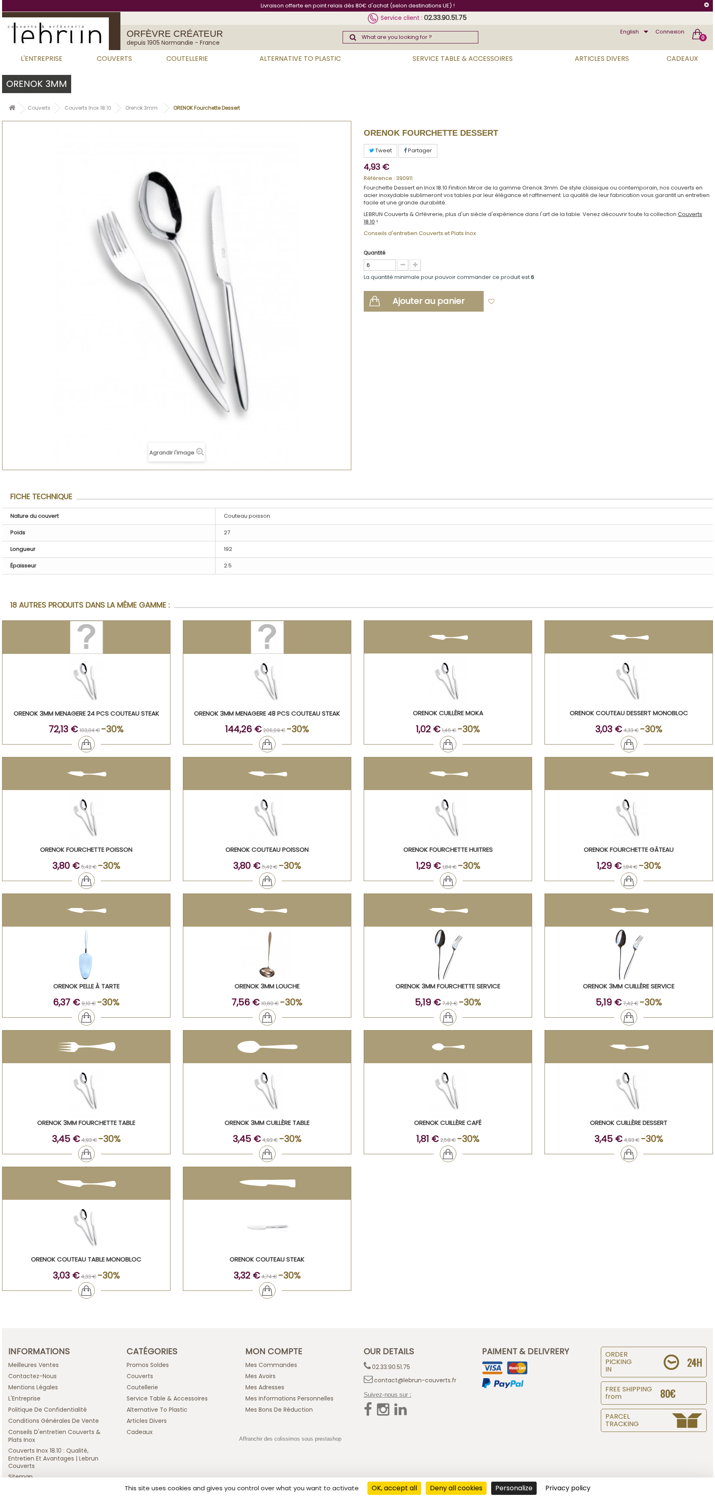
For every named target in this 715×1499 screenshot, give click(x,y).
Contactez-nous (32, 1376)
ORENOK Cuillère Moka (448, 713)
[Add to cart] (86, 744)
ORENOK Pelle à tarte (86, 986)
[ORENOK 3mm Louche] (267, 955)
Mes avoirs (260, 1376)
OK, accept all (394, 1488)
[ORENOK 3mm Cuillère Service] (629, 955)
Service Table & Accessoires (463, 58)
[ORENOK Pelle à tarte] (86, 955)
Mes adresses (264, 1387)
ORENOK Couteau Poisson (267, 849)
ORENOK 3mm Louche (267, 986)
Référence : (379, 178)
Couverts (114, 58)
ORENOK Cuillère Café (448, 1122)
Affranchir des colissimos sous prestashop (290, 1439)
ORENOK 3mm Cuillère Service (628, 986)
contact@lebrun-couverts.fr (415, 1380)
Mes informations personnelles (289, 1398)
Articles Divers (602, 58)
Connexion (669, 32)
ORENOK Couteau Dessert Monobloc (629, 713)
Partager (419, 150)
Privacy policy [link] (567, 1488)
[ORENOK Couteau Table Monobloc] (86, 1228)
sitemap (20, 1477)
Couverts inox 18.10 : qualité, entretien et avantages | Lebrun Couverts (53, 1458)
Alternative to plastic (300, 58)
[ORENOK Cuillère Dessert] (629, 1091)
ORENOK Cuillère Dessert (628, 1122)
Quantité (374, 252)
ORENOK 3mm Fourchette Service (448, 986)
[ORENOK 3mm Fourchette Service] (448, 955)
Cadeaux (682, 58)
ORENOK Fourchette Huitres (448, 849)
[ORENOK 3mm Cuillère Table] (267, 1091)
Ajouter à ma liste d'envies (536, 302)
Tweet (383, 150)
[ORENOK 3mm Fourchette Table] (86, 1091)
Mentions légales (33, 1387)
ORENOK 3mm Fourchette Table (86, 1122)
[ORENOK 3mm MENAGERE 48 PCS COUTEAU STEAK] (267, 682)
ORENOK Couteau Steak (267, 1259)
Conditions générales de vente (53, 1421)
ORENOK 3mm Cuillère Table (267, 1122)
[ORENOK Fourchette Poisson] (86, 818)
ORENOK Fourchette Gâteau (629, 849)
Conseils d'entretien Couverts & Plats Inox (54, 1436)
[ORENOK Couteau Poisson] (267, 818)
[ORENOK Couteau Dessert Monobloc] (629, 681)
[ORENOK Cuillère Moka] (448, 681)
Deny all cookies (456, 1488)
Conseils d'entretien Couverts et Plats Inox (420, 233)
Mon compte (273, 1351)
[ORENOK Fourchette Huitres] (448, 818)
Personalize (514, 1488)
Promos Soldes (148, 1365)
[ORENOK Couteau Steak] (267, 1228)
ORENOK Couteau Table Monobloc (86, 1259)
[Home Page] (12, 109)
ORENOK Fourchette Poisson (86, 849)
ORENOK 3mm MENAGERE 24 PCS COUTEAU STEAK (86, 713)
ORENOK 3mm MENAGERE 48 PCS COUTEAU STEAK (267, 713)
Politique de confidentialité (47, 1409)
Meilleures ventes (33, 1365)
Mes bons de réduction (279, 1409)
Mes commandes (271, 1365)
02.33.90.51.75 (445, 17)
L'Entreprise (41, 58)
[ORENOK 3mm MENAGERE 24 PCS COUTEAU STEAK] (86, 682)
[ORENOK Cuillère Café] (448, 1091)
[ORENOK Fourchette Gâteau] (629, 818)
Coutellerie (187, 58)
